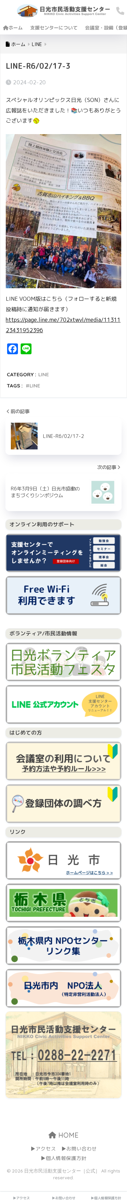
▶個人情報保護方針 (63, 1158)
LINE (43, 374)
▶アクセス (43, 1148)
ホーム (15, 27)
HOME (67, 1135)
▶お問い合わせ (79, 1148)
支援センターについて (54, 27)
